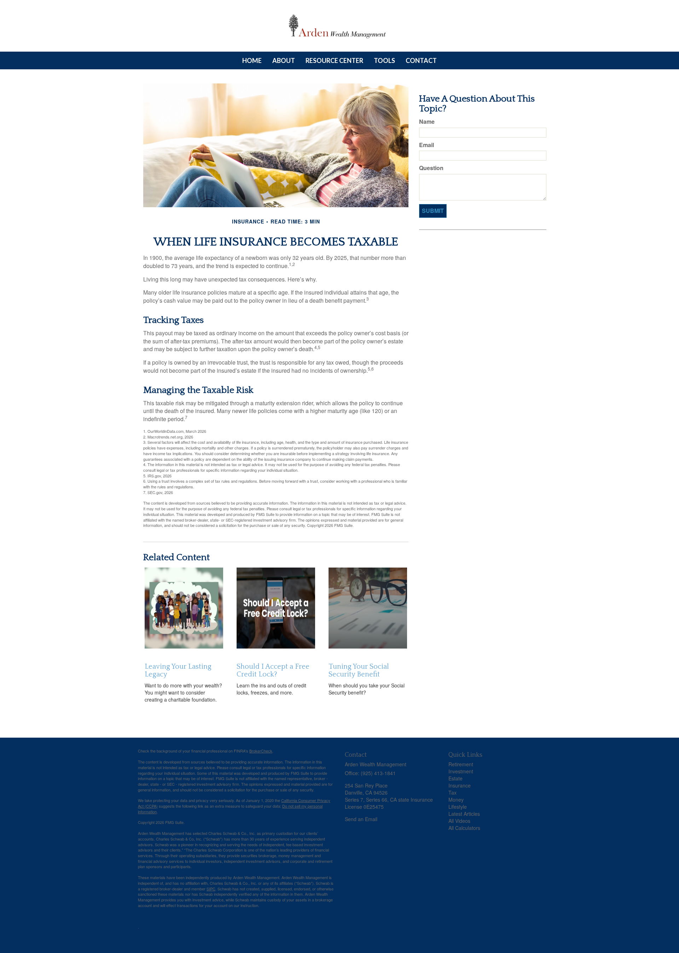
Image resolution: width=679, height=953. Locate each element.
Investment (460, 771)
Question (431, 168)
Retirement (460, 764)
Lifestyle (457, 806)
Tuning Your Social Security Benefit (359, 670)
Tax (452, 792)
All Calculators (464, 827)
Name (427, 122)
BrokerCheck (260, 751)
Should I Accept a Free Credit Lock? (273, 670)
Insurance (459, 785)
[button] (283, 60)
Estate (455, 778)
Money (456, 799)
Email (426, 145)
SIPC (211, 888)
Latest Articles (464, 813)
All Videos (459, 820)
